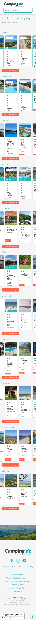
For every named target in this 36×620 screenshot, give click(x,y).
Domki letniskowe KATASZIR (24, 274)
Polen (4, 252)
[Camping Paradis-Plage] (25, 480)
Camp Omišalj (23, 195)
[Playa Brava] (25, 130)
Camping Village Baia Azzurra (10, 63)
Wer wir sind (17, 574)
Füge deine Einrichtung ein (17, 578)
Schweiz (5, 471)
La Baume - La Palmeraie (10, 109)
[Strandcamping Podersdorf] (11, 218)
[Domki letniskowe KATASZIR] (25, 262)
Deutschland (7, 383)
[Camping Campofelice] (11, 480)
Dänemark (6, 296)
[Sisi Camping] (11, 437)
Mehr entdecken (21, 150)
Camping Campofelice (11, 497)
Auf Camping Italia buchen (18, 581)
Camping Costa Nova (23, 362)
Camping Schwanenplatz (26, 409)
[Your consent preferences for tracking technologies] (32, 616)
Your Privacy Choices (14, 615)
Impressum (18, 591)
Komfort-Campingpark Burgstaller (25, 235)
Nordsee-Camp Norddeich (10, 408)
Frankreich (6, 77)
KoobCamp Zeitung (24, 566)
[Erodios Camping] (25, 437)
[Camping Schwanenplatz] (25, 393)
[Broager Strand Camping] (25, 305)
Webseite (6, 241)
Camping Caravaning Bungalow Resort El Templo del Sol (11, 146)
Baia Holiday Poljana (9, 194)
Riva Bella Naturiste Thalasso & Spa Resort (24, 109)
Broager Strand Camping (23, 320)
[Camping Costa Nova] (25, 349)
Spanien (5, 121)
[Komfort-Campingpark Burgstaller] (25, 218)
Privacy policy (18, 585)
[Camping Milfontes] (11, 349)
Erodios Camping (23, 448)
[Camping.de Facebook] (12, 561)
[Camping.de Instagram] (18, 561)
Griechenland (8, 427)
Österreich (6, 208)
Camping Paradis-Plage (23, 493)
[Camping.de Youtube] (24, 561)
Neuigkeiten (8, 566)
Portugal (5, 340)
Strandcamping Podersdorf (12, 230)
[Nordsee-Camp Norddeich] (11, 393)
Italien (4, 33)
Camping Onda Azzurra (24, 60)
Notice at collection (8, 618)
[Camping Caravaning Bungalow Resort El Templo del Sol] (11, 130)
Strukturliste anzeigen (11, 71)
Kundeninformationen (17, 588)
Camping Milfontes (10, 363)
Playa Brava (22, 144)
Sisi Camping (10, 448)
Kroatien (5, 164)
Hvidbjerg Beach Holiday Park (10, 324)
